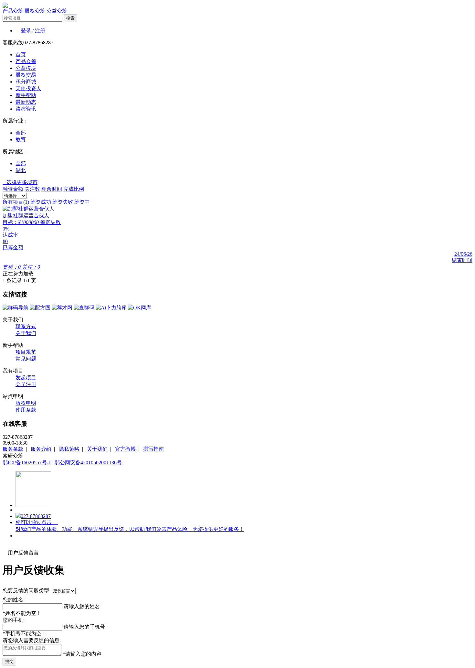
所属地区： (15, 151)
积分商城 (26, 81)
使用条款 (26, 410)
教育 (21, 139)
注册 (40, 30)
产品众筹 (13, 11)
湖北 (21, 170)
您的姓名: (14, 599)
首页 (21, 54)
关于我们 (26, 333)
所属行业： (15, 121)
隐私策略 (69, 449)
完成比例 (73, 189)
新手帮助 (26, 95)
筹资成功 (40, 202)
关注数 (32, 189)
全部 (21, 132)
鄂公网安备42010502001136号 (88, 462)
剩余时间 (51, 189)
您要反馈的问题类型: (26, 590)
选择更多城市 (20, 182)
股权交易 (26, 75)
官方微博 (125, 449)
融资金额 (13, 189)
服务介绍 (41, 449)
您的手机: (14, 620)
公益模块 (26, 68)
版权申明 (26, 403)
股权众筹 (35, 11)
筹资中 (82, 202)
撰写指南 (153, 449)
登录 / (25, 30)
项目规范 (26, 352)
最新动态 (26, 102)
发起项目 (26, 377)
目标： (10, 222)
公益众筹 (57, 11)
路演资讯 (26, 109)
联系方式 (26, 326)
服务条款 (13, 449)
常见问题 (26, 358)
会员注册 (26, 384)
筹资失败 (62, 202)
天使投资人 (28, 88)
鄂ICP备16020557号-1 (27, 462)
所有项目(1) (16, 202)
